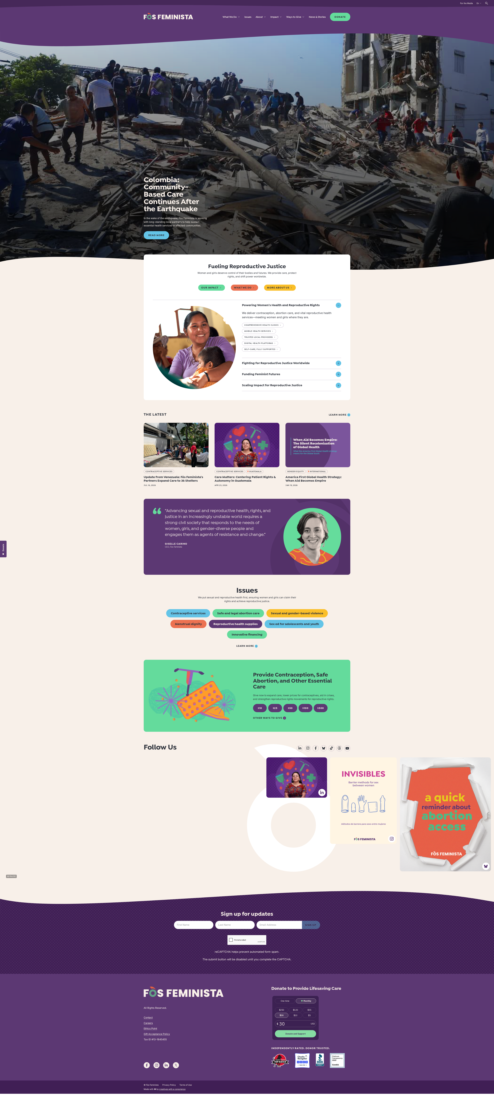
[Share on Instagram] (308, 748)
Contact (148, 1017)
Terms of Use (185, 1085)
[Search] (486, 3)
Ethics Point (150, 1028)
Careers (148, 1023)
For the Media (466, 3)
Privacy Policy (169, 1085)
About (259, 17)
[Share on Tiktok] (331, 748)
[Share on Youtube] (347, 748)
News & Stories (317, 17)
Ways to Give (293, 17)
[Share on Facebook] (316, 748)
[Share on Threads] (339, 748)
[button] (291, 305)
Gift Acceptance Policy (157, 1034)
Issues (247, 17)
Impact (274, 17)
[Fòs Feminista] (168, 16)
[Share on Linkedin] (300, 748)
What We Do (230, 17)
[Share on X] (176, 1065)
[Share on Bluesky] (323, 748)
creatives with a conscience (172, 1089)
